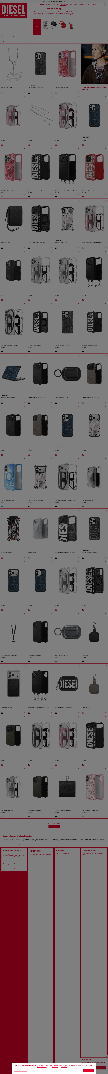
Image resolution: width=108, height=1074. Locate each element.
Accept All (88, 1071)
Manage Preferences (42, 1066)
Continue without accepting (20, 1071)
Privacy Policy (55, 1066)
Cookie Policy (64, 1066)
